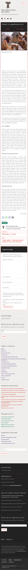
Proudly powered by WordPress (9, 566)
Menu (23, 3)
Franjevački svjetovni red (7, 420)
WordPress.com (5, 567)
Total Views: (4, 470)
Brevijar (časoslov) (5, 353)
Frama (10, 560)
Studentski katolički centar (8, 443)
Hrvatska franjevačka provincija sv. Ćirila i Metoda (13, 399)
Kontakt (11, 562)
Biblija (2, 349)
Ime (6, 276)
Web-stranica (6, 287)
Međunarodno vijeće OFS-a (7, 426)
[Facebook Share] (3, 217)
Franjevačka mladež (8, 11)
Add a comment (20, 29)
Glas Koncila (4, 355)
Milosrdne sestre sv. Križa (7, 408)
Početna (4, 560)
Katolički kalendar (5, 368)
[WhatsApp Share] (6, 217)
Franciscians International (7, 416)
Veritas (3, 377)
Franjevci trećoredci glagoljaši (8, 394)
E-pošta (7, 282)
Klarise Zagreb (4, 422)
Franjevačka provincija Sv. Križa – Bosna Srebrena (13, 392)
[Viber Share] (9, 217)
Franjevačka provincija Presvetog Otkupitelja (12, 388)
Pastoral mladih (5, 439)
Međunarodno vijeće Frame (7, 424)
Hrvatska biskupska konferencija (9, 356)
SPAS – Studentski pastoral (8, 373)
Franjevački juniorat (6, 418)
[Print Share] (13, 217)
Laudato (3, 370)
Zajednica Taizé (5, 379)
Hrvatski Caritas (5, 362)
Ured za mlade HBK (5, 375)
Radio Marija (4, 371)
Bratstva (4, 562)
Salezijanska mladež (6, 441)
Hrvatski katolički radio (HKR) (8, 364)
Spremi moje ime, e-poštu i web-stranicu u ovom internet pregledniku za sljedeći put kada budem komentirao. (13, 295)
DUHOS (3, 435)
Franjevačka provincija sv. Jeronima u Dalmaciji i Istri (14, 390)
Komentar (8, 259)
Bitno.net (3, 351)
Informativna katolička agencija (9, 366)
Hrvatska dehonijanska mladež (8, 437)
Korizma (4, 222)
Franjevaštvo (17, 560)
